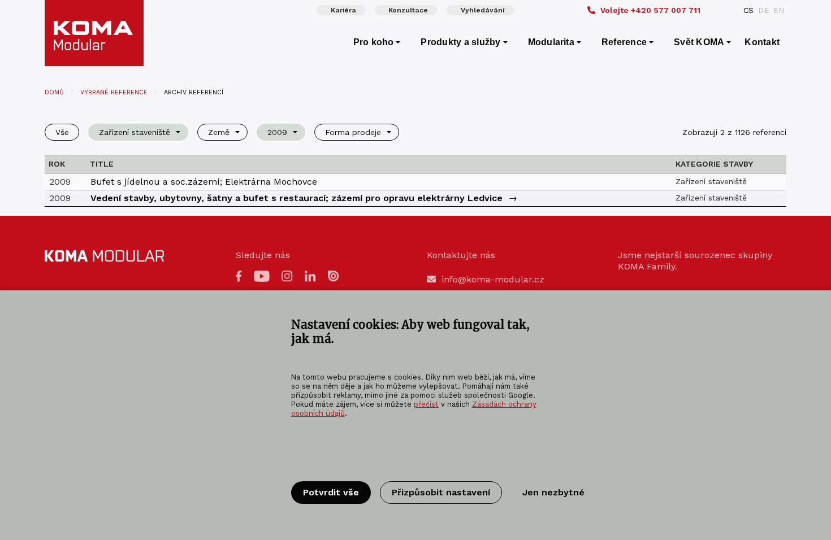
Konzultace (408, 10)
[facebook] (239, 275)
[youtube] (262, 275)
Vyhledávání (483, 10)
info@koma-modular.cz (493, 279)
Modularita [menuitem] (551, 42)
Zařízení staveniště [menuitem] (134, 132)
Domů (54, 92)
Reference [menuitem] (624, 42)
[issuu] (333, 275)
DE (763, 10)
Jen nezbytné (553, 492)
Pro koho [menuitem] (373, 42)
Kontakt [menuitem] (762, 42)
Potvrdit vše (331, 492)
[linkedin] (310, 275)
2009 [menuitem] (277, 132)
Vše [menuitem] (62, 132)
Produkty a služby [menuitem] (460, 42)
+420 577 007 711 (650, 10)
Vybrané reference (114, 92)
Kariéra (343, 10)
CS (748, 10)
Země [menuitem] (219, 132)
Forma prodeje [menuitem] (353, 132)
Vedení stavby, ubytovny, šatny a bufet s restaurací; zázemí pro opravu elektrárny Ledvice (296, 198)
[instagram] (287, 275)
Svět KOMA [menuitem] (699, 42)
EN (778, 10)
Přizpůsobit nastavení (441, 492)
